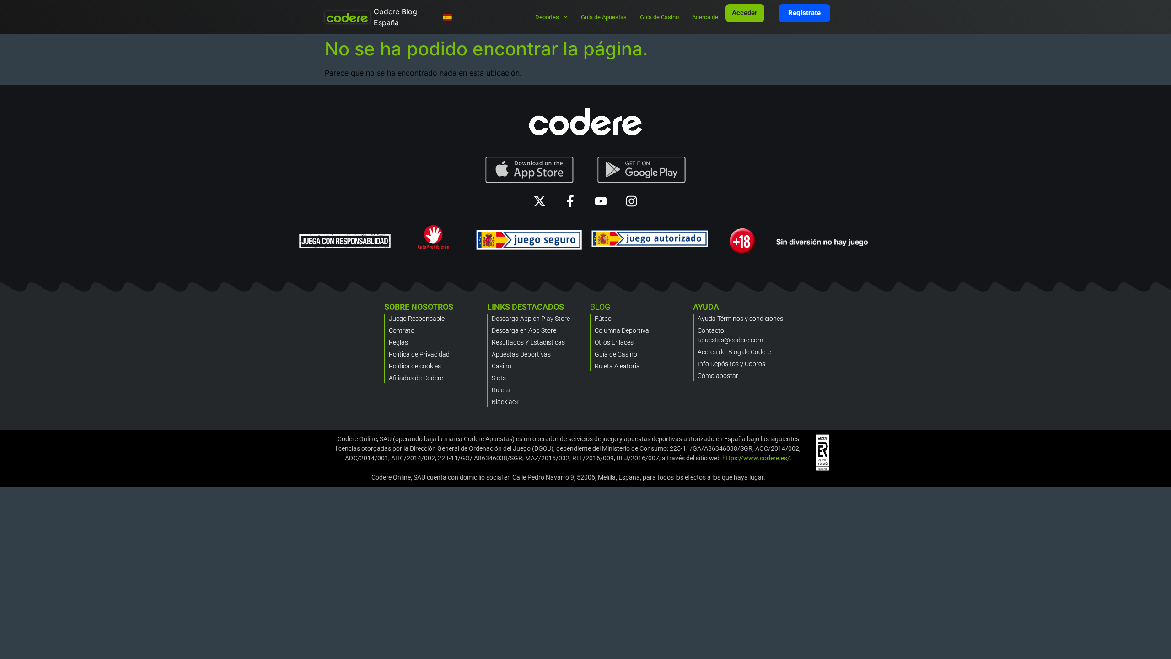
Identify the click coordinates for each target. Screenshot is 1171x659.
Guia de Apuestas (604, 17)
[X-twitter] (539, 201)
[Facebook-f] (570, 201)
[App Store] (529, 170)
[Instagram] (631, 201)
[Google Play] (641, 170)
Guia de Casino (659, 17)
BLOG (600, 307)
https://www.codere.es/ (756, 458)
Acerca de (705, 17)
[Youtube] (601, 201)
